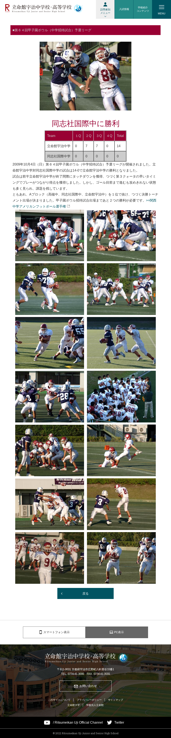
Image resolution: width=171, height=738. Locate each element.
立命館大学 (73, 705)
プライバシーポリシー (89, 699)
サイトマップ (115, 699)
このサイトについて (59, 699)
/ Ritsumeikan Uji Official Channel (78, 722)
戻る (85, 593)
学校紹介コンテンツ (143, 9)
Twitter (119, 722)
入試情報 (124, 9)
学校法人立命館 (95, 705)
